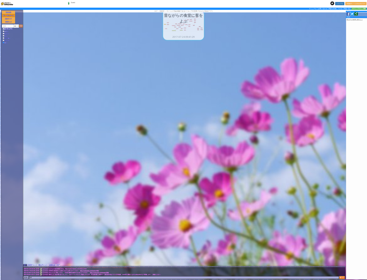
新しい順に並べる (8, 15)
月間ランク (8, 22)
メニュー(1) (6, 40)
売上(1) (5, 36)
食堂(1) (5, 42)
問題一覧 (347, 9)
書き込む (342, 277)
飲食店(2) (6, 31)
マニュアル (313, 9)
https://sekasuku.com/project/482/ (89, 270)
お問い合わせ (322, 9)
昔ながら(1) (6, 33)
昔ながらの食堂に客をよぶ (355, 20)
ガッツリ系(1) (7, 38)
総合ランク (8, 19)
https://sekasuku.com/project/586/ (99, 272)
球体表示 (8, 12)
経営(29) (8, 29)
